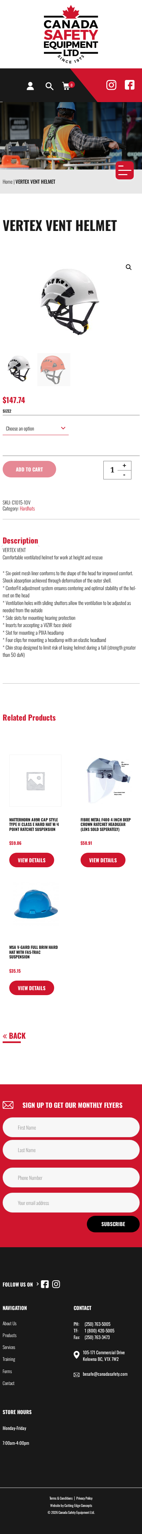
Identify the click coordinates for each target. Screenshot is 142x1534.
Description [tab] (20, 540)
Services (9, 1347)
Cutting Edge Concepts (78, 1505)
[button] (129, 267)
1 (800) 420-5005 (99, 1330)
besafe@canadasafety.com (105, 1373)
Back (16, 1035)
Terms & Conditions (61, 1498)
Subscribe (113, 1223)
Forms (7, 1371)
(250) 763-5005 (97, 1324)
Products (10, 1335)
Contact (9, 1383)
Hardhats (27, 508)
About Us (10, 1323)
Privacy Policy (84, 1498)
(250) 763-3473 (97, 1337)
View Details (32, 860)
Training (9, 1359)
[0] (66, 85)
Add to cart (29, 469)
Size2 (7, 411)
